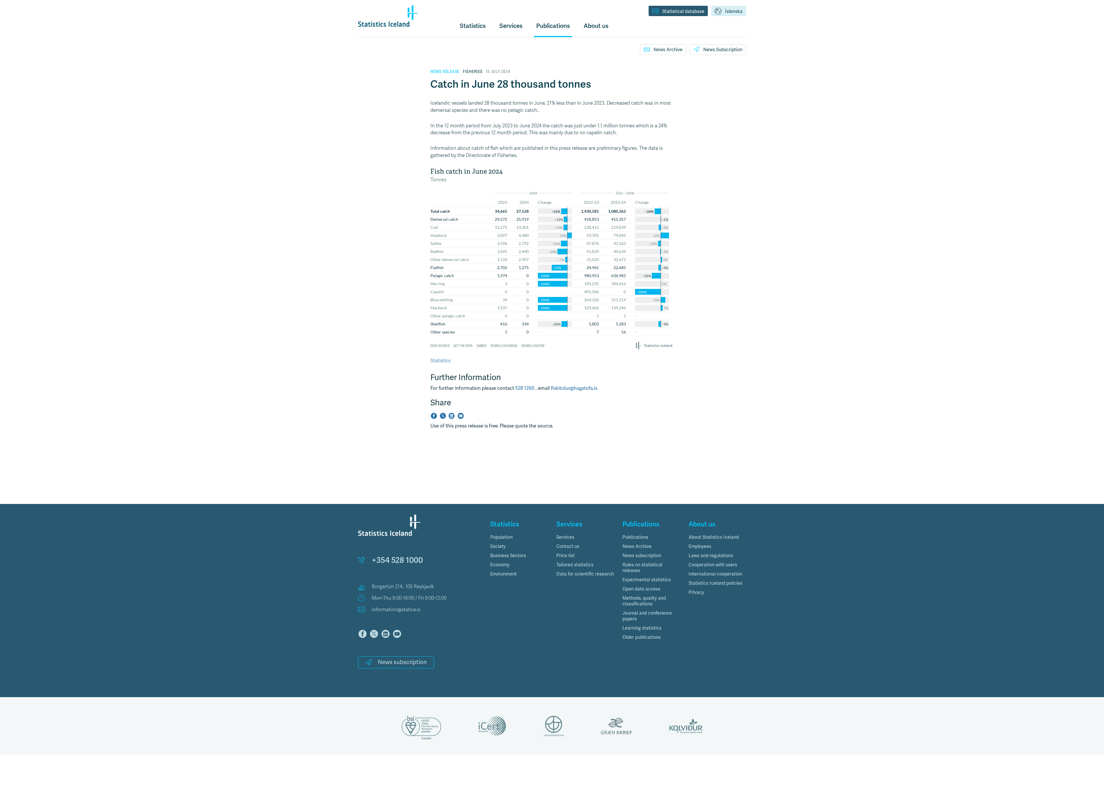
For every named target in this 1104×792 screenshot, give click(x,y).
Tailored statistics (574, 565)
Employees (700, 546)
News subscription (402, 662)
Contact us (567, 546)
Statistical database (683, 11)
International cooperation (715, 574)
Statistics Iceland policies (715, 583)
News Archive (668, 50)
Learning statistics (642, 628)
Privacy (696, 592)
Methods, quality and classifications (644, 601)
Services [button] (510, 26)
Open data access (641, 589)
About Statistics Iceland (714, 537)
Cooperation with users (713, 565)
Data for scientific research (585, 574)
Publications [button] (553, 26)
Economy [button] (499, 565)
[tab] (519, 537)
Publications (635, 537)
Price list (565, 556)
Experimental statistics (646, 580)
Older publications (641, 637)
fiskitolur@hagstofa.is (574, 388)
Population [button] (501, 537)
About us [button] (596, 26)
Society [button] (498, 546)
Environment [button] (503, 574)
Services (565, 537)
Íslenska (734, 11)
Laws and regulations (711, 556)
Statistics (473, 26)
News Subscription (722, 50)
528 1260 (525, 388)
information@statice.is (396, 610)
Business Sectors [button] (508, 556)
